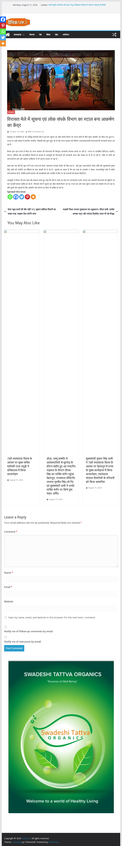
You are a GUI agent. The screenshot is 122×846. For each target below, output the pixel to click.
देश (40, 34)
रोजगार (32, 34)
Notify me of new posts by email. (22, 641)
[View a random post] (114, 34)
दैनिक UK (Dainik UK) (36, 131)
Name (8, 572)
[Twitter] (21, 196)
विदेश (48, 34)
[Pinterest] (27, 196)
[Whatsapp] (10, 196)
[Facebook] (15, 196)
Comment (10, 531)
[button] (23, 35)
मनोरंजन (66, 34)
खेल (56, 34)
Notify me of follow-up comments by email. (28, 631)
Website (8, 601)
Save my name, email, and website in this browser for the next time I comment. (52, 617)
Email (8, 587)
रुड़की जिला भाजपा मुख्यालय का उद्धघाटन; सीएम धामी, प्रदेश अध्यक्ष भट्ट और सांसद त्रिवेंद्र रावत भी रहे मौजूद (88, 211)
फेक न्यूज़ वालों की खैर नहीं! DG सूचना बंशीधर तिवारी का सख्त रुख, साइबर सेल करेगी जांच (32, 211)
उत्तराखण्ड (17, 34)
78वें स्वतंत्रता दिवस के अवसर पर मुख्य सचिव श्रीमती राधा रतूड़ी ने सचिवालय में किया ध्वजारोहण (19, 466)
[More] (33, 196)
